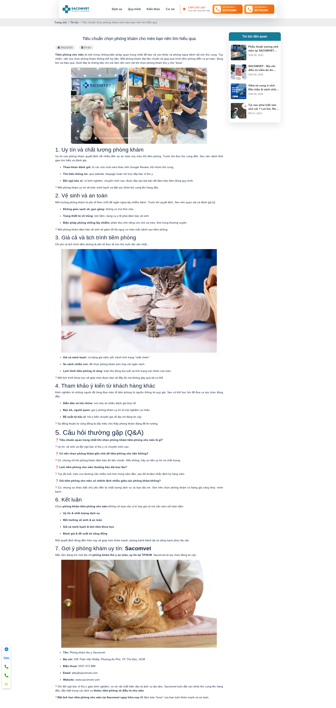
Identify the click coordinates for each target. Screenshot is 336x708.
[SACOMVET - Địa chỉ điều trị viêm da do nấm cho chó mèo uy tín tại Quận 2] (238, 66)
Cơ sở (170, 9)
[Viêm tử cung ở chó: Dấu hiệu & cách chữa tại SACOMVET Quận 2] (238, 85)
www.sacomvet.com (87, 679)
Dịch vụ (117, 9)
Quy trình (134, 9)
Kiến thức (153, 9)
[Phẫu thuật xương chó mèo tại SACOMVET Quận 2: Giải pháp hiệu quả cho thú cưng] (238, 46)
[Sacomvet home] (76, 9)
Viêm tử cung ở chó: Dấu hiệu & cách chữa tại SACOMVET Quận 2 (263, 89)
